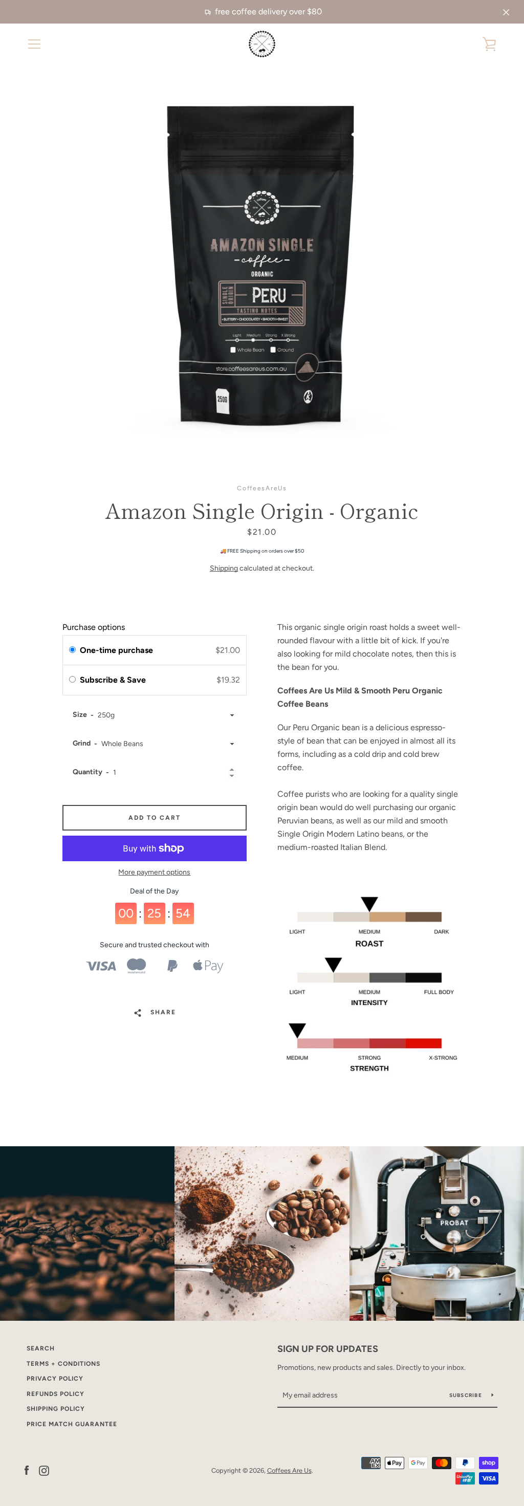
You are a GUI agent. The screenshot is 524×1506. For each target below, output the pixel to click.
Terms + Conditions (63, 1363)
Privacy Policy (55, 1378)
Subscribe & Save (114, 680)
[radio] (72, 650)
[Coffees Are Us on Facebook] (26, 1470)
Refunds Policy (55, 1394)
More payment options (154, 872)
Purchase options (93, 627)
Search (41, 1348)
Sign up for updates (327, 1349)
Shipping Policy (56, 1408)
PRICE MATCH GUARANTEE (72, 1424)
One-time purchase (116, 650)
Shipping (224, 568)
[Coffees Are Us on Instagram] (44, 1470)
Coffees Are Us (289, 1470)
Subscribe (466, 1395)
